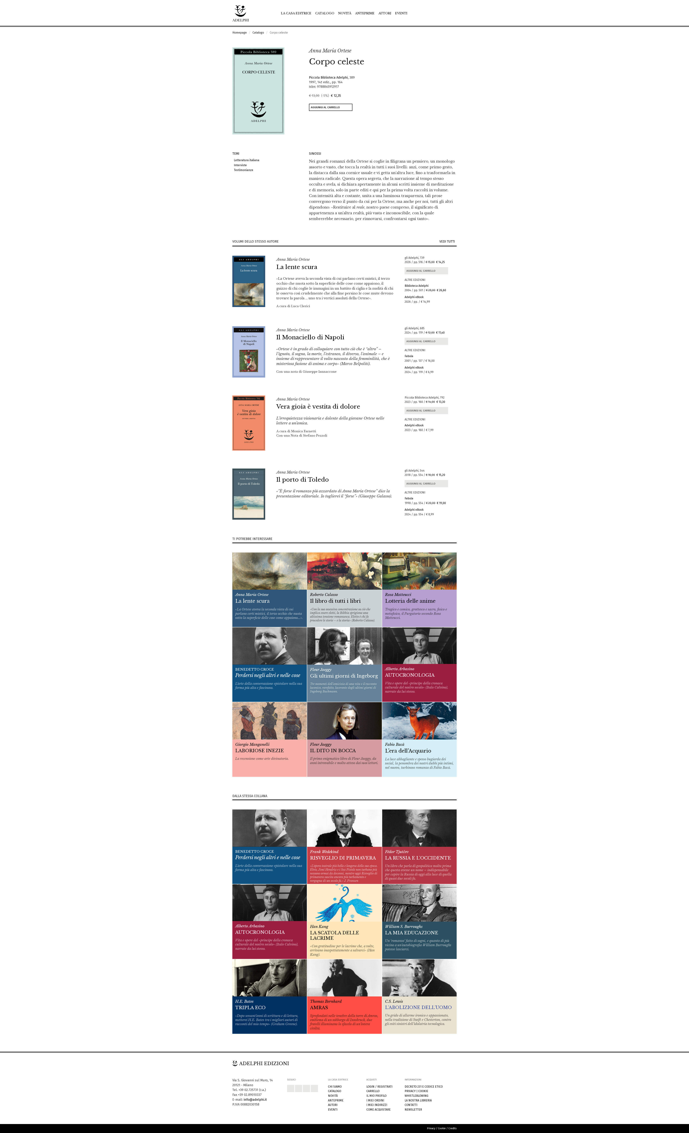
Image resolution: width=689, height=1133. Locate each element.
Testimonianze (242, 170)
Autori (384, 13)
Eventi (401, 13)
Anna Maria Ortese (330, 51)
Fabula (409, 356)
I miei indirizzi (376, 1105)
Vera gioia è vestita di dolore (318, 406)
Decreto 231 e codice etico (424, 1086)
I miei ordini (375, 1100)
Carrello (372, 1091)
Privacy (410, 1091)
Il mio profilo (376, 1095)
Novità (344, 13)
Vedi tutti (448, 242)
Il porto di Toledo (302, 479)
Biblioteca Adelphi (416, 285)
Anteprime (364, 13)
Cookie (423, 1091)
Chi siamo (335, 1086)
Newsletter (413, 1109)
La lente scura (296, 267)
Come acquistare (378, 1109)
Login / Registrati (379, 1086)
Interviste (239, 165)
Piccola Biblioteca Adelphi (328, 77)
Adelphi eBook (414, 297)
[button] (446, 51)
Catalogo (324, 13)
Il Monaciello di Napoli (310, 337)
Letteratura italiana (245, 160)
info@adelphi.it (255, 1100)
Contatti (411, 1105)
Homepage (239, 32)
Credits (452, 1128)
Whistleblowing (416, 1095)
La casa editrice (296, 13)
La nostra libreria (418, 1100)
